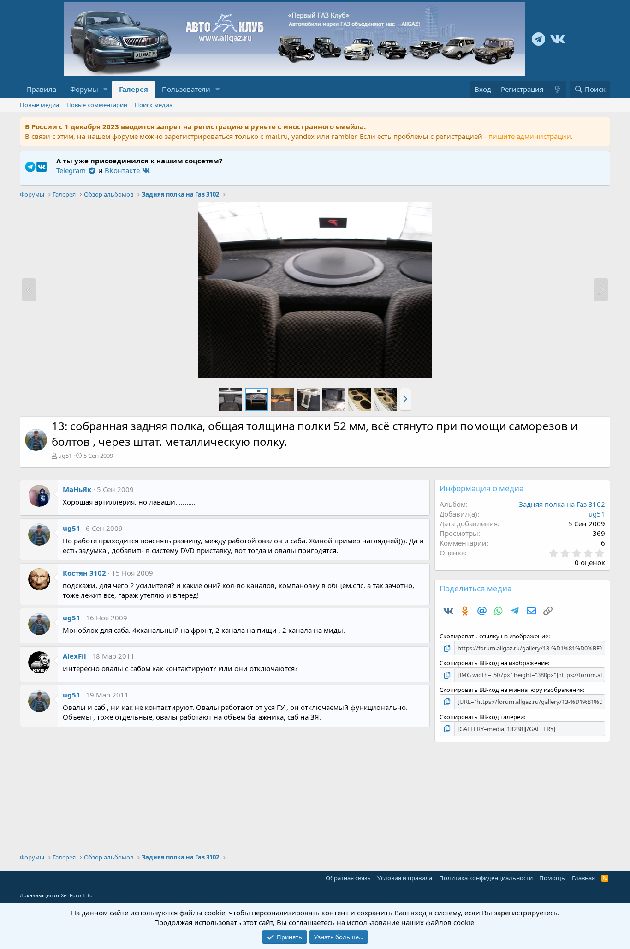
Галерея (133, 89)
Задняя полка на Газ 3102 (562, 504)
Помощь (552, 878)
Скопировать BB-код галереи (482, 717)
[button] (105, 89)
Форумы (84, 89)
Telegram (72, 170)
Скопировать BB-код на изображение (494, 663)
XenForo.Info (77, 895)
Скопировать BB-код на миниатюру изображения (511, 689)
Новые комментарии (96, 105)
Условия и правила (404, 878)
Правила (41, 89)
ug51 (65, 455)
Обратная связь (348, 878)
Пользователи (186, 89)
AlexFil (74, 656)
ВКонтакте (123, 170)
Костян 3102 (84, 572)
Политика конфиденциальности (486, 878)
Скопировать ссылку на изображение (494, 636)
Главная (583, 878)
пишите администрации (529, 136)
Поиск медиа (153, 105)
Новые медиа (39, 105)
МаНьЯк (77, 489)
